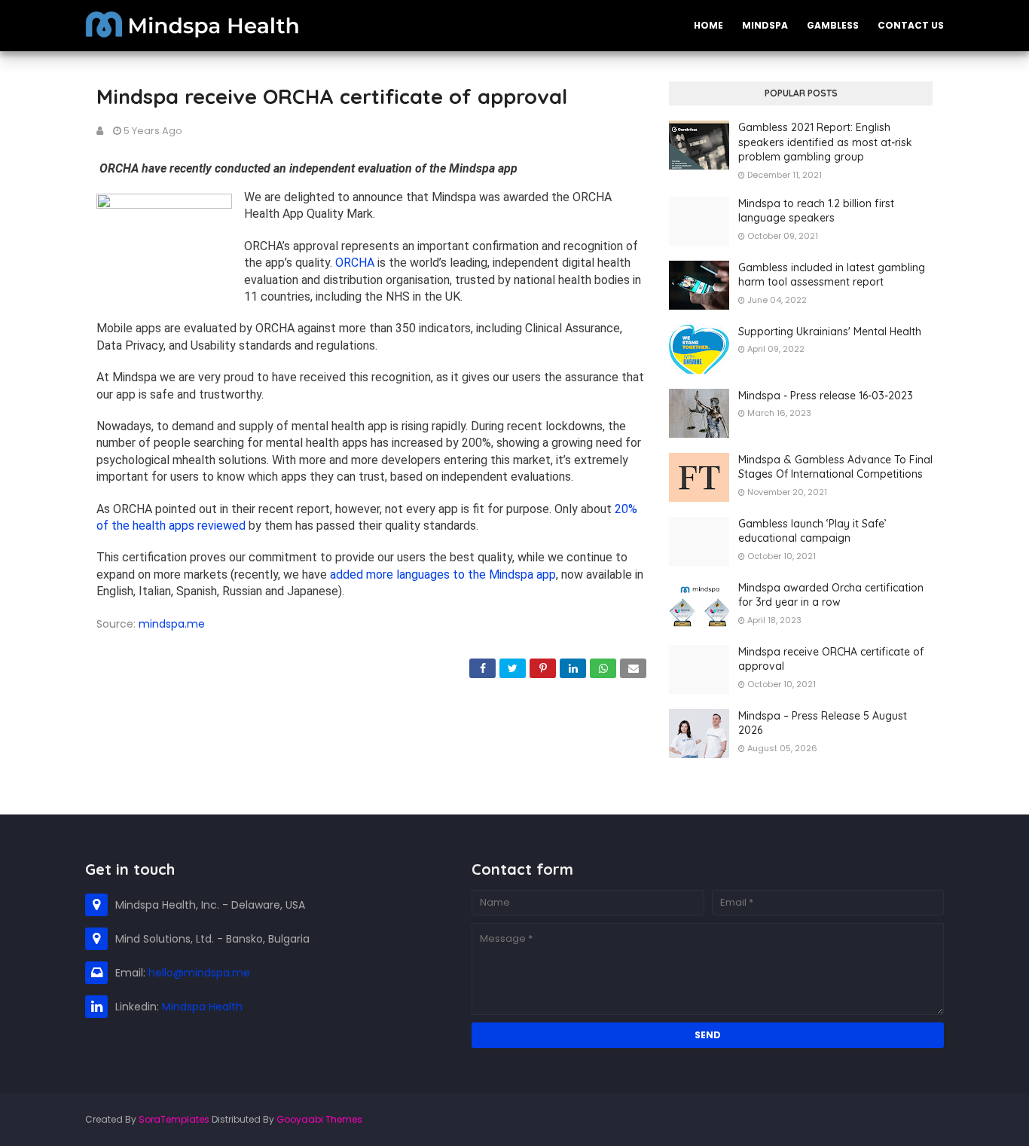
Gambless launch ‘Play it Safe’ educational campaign (812, 531)
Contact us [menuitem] (911, 25)
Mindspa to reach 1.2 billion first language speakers (816, 211)
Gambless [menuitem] (833, 25)
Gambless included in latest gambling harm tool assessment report (831, 275)
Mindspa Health (202, 1006)
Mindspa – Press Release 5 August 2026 (822, 723)
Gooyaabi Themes (319, 1119)
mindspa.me (172, 623)
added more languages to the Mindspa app (443, 574)
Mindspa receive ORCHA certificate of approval (831, 659)
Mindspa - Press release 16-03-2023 (825, 395)
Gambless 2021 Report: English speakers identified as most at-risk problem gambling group (825, 142)
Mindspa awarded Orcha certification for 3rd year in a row (831, 595)
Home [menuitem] (708, 25)
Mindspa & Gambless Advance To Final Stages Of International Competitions (835, 467)
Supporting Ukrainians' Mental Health (829, 331)
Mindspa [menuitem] (765, 25)
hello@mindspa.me (199, 972)
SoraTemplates (174, 1119)
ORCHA (354, 262)
